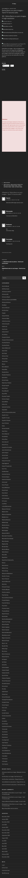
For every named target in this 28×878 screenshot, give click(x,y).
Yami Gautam (5, 764)
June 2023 (4, 824)
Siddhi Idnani (5, 691)
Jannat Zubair (5, 455)
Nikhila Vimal (5, 568)
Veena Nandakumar (6, 753)
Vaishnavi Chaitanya (6, 745)
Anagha (3, 313)
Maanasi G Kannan (6, 509)
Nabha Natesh (5, 552)
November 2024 (6, 816)
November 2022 (5, 832)
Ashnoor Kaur (5, 356)
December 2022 (5, 830)
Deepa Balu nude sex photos (11, 808)
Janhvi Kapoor (5, 452)
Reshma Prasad (5, 640)
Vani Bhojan (4, 748)
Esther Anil (4, 404)
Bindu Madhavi (5, 366)
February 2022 (5, 854)
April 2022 (4, 848)
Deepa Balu (4, 369)
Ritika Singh (4, 648)
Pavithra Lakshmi (6, 592)
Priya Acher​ (4, 605)
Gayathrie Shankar (6, 420)
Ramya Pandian (5, 624)
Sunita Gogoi (5, 723)
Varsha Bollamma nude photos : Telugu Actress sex (13, 782)
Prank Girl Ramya (6, 603)
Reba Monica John (6, 635)
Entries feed (5, 867)
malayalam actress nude (11, 185)
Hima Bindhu (5, 436)
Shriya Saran (5, 686)
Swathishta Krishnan (7, 726)
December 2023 (6, 822)
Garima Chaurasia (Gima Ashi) (8, 412)
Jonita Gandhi (5, 458)
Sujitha (3, 718)
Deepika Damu (5, 372)
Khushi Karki (5, 490)
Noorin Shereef (5, 578)
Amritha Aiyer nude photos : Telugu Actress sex (13, 779)
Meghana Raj (5, 544)
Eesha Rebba (5, 401)
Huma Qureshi (5, 442)
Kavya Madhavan (6, 487)
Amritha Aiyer (5, 310)
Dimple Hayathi (5, 385)
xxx (7, 23)
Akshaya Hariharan (6, 302)
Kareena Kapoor (5, 476)
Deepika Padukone (6, 374)
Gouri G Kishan (5, 423)
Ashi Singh (4, 353)
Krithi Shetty (5, 495)
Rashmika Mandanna (6, 632)
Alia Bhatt (4, 305)
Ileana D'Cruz (5, 444)
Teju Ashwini (5, 734)
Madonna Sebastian (6, 514)
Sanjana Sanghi (5, 670)
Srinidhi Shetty (5, 713)
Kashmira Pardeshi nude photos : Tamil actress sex (13, 784)
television (20, 50)
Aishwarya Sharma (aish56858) (9, 299)
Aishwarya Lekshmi (6, 291)
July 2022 (4, 840)
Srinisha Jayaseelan (6, 715)
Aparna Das (4, 350)
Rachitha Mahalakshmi (7, 619)
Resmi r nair (4, 643)
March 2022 (4, 851)
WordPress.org (5, 873)
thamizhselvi (5, 737)
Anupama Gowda (6, 337)
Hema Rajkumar (5, 433)
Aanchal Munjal (5, 286)
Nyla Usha (4, 584)
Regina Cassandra (6, 638)
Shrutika (4, 689)
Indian (19, 48)
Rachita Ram (5, 616)
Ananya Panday (5, 315)
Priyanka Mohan (5, 611)
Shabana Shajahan (6, 678)
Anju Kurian (4, 329)
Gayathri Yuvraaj (5, 417)
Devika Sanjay (5, 380)
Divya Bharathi (5, 391)
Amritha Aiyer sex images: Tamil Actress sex (12, 776)
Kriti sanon (4, 501)
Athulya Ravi (5, 358)
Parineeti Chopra (6, 586)
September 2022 (6, 835)
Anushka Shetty (5, 345)
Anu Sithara (4, 334)
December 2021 (5, 857)
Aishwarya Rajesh (6, 297)
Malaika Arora (5, 517)
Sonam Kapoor (5, 705)
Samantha (4, 664)
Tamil (13, 50)
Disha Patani (5, 388)
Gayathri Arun (5, 415)
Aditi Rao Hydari (5, 289)
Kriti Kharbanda (5, 498)
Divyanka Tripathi (6, 396)
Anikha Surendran (6, 321)
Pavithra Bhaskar (6, 589)
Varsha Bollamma (6, 750)
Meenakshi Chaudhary (7, 535)
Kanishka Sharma (6, 474)
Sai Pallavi (4, 662)
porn (9, 23)
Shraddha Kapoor (6, 683)
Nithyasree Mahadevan (7, 573)
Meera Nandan (5, 541)
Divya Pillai (4, 393)
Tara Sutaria (4, 731)
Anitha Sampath (5, 323)
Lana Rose (4, 503)
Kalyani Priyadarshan (7, 466)
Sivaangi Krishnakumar (7, 699)
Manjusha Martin (6, 533)
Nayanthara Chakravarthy (8, 560)
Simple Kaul (4, 694)
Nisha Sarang (5, 570)
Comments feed (6, 870)
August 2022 (5, 838)
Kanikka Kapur (5, 471)
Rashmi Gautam (5, 629)
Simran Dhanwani (6, 697)
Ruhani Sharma (5, 656)
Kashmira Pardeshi (6, 479)
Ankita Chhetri (5, 331)
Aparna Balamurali (6, 348)
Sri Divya (4, 710)
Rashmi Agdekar (6, 627)
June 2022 (4, 843)
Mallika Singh (5, 522)
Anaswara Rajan (5, 318)
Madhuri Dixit (5, 511)
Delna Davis (4, 23)
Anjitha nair (4, 326)
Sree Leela (4, 707)
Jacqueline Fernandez (7, 447)
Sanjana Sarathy (5, 672)
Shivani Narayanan (6, 680)
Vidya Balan (4, 756)
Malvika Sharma (5, 525)
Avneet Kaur (5, 361)
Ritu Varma (4, 651)
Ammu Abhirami (6, 307)
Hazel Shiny (4, 431)
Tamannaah (4, 729)
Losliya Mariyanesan (6, 506)
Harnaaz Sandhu (5, 428)
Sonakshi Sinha (5, 702)
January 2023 (5, 827)
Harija (3, 425)
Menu (14, 3)
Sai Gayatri (4, 659)
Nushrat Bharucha (6, 581)
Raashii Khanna (5, 613)
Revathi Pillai (5, 646)
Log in (3, 865)
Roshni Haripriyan (6, 654)
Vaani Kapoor (5, 742)
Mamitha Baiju (5, 527)
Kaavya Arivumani (6, 460)
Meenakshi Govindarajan (7, 538)
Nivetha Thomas (6, 576)
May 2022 (4, 846)
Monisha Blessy (5, 549)
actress (22, 48)
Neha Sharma (5, 565)
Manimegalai (5, 530)
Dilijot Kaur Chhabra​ (6, 382)
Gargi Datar (4, 409)
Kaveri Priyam (5, 484)
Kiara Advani (5, 493)
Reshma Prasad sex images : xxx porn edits (16, 801)
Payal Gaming (5, 595)
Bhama (3, 364)
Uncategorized (5, 740)
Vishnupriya (4, 758)
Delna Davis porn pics (17, 184)
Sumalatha (4, 721)
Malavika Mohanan (6, 519)
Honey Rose (4, 439)
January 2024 (5, 819)
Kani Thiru (4, 468)
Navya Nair (4, 554)
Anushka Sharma (6, 342)
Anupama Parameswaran (7, 340)
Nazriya (3, 562)
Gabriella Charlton (6, 407)
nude (22, 51)
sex (15, 8)
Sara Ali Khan (5, 675)
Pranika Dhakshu (6, 600)
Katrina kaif (4, 482)
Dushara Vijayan (5, 399)
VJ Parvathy (4, 761)
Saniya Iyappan (5, 667)
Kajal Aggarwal (5, 463)
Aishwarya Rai (5, 294)
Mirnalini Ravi (5, 546)
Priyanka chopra (5, 608)
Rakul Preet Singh (6, 621)
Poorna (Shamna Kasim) (7, 597)
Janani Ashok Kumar (6, 450)
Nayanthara (4, 557)
